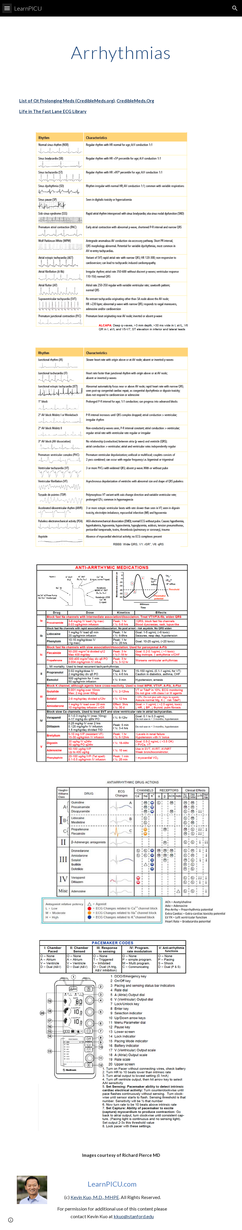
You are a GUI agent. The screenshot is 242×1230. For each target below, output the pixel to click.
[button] (7, 8)
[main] (121, 52)
